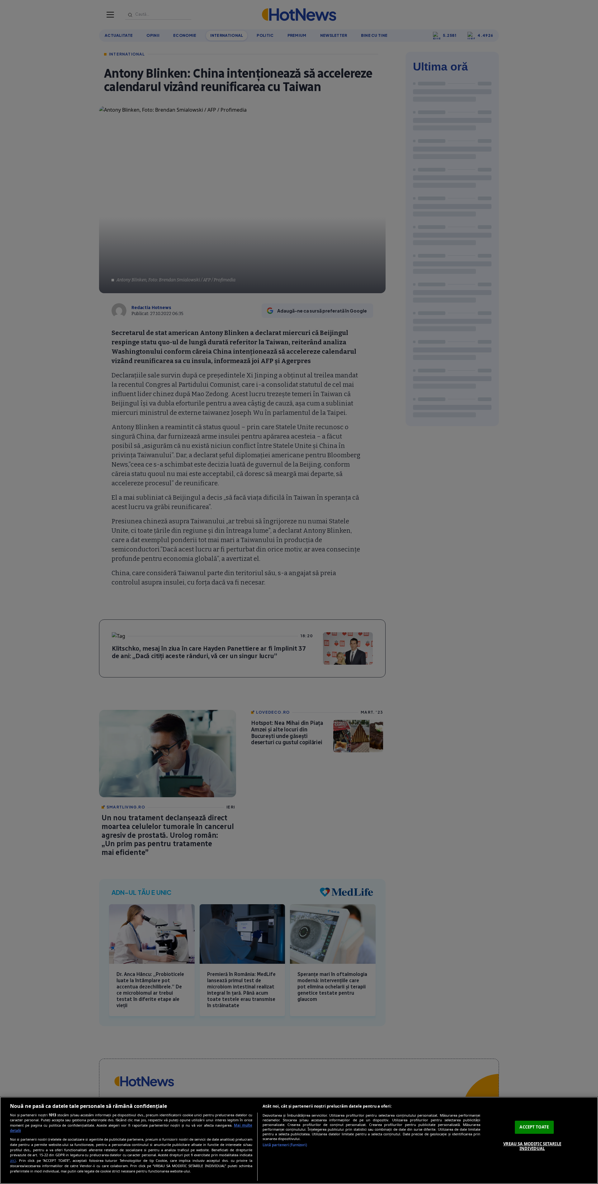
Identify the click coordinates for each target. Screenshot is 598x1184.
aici (13, 1160)
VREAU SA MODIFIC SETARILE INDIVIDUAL (532, 1146)
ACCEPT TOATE (534, 1127)
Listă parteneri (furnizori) (285, 1145)
